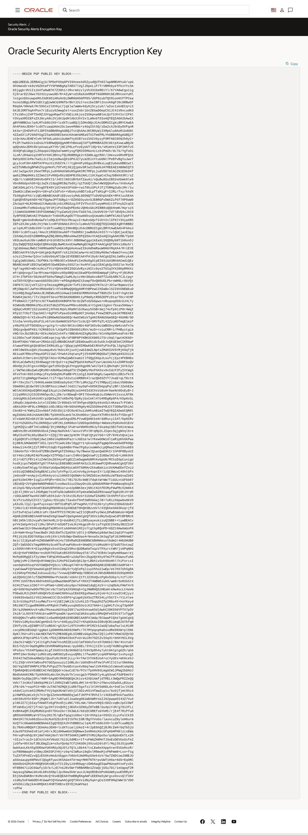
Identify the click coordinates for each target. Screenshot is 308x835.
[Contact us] (290, 10)
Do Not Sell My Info (55, 821)
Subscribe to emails (136, 821)
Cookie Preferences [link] (80, 821)
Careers (117, 821)
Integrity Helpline (160, 821)
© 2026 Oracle (16, 821)
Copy (294, 64)
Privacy (37, 821)
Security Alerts (17, 24)
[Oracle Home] (38, 10)
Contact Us (181, 821)
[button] (17, 10)
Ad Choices (102, 821)
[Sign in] (282, 10)
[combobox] (154, 10)
